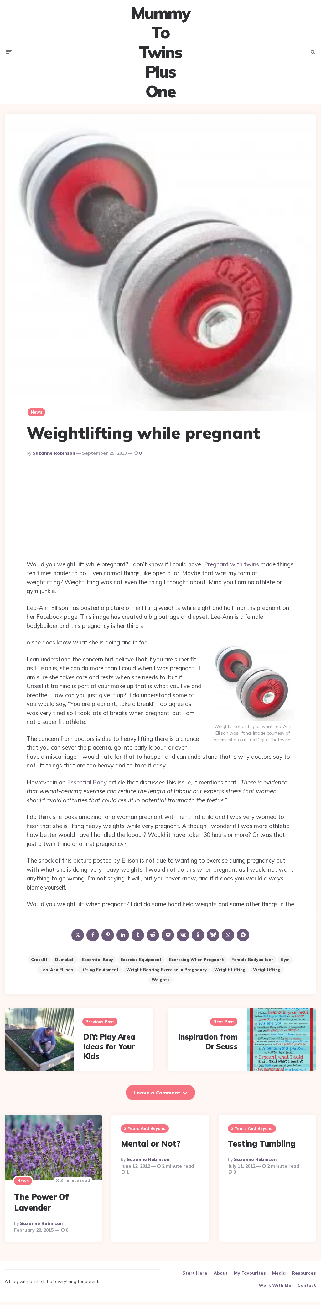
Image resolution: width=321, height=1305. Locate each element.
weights (160, 979)
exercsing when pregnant (196, 959)
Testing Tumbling (262, 1143)
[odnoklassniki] (198, 935)
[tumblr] (138, 935)
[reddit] (153, 935)
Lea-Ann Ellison (56, 969)
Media (279, 1273)
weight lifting (230, 969)
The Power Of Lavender (41, 1202)
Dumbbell (65, 959)
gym (285, 959)
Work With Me (275, 1285)
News (36, 411)
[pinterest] (107, 935)
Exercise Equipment (141, 959)
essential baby (97, 959)
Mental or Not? (150, 1143)
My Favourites (250, 1273)
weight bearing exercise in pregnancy (166, 969)
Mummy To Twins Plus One (160, 52)
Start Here (194, 1273)
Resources (304, 1273)
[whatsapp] (228, 935)
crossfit (39, 959)
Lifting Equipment (99, 969)
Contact (307, 1285)
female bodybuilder (252, 959)
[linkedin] (122, 935)
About (221, 1273)
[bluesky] (213, 935)
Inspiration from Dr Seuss (207, 1041)
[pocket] (168, 935)
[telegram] (243, 935)
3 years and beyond (145, 1128)
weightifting (267, 969)
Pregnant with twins (231, 564)
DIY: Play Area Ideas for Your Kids (109, 1046)
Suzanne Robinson (54, 453)
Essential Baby (87, 782)
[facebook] (92, 935)
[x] (77, 935)
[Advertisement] (160, 510)
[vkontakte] (183, 935)
